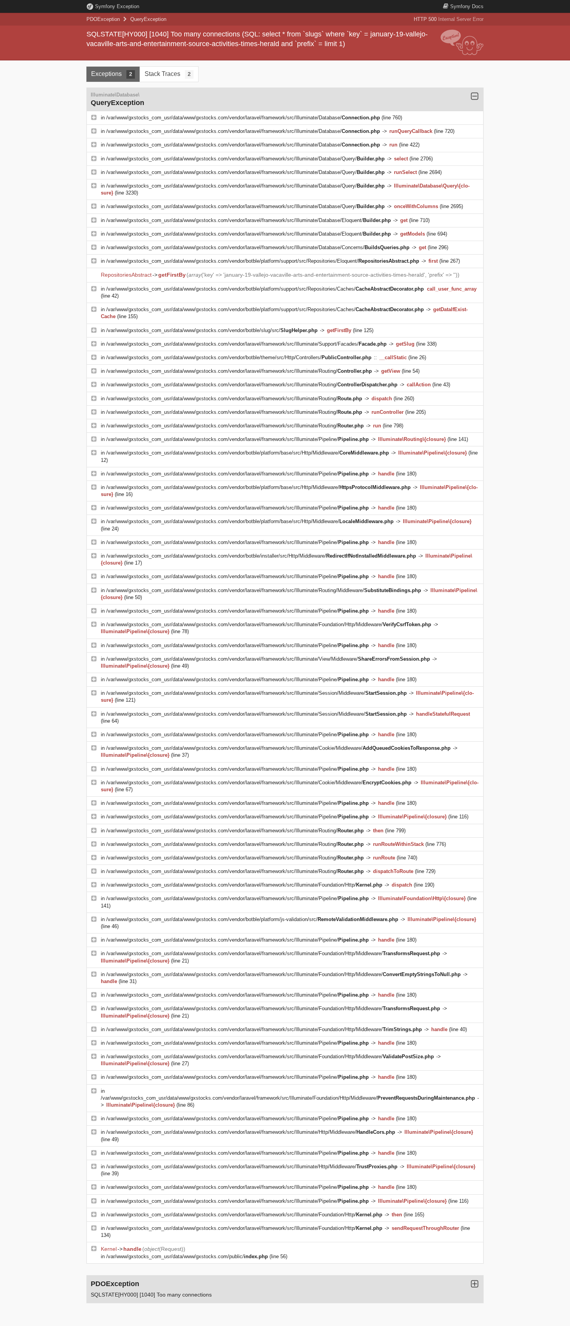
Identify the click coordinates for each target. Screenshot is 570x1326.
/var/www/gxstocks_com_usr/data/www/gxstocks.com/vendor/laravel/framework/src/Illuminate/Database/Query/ (245, 159)
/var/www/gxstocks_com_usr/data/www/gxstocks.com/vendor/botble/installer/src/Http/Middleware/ (261, 556)
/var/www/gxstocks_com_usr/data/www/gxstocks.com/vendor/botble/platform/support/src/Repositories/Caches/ (265, 289)
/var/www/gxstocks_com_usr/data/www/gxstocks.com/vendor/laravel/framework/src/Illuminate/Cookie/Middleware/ (278, 748)
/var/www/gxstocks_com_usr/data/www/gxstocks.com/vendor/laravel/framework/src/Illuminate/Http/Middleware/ (250, 1132)
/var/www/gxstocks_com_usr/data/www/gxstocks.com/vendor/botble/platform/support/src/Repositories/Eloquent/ (262, 261)
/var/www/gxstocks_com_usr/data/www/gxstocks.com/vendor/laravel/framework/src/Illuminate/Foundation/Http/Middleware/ (268, 624)
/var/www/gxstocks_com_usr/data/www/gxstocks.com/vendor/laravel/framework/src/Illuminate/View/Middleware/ (268, 659)
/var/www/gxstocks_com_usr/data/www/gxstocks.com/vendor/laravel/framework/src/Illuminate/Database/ (243, 118)
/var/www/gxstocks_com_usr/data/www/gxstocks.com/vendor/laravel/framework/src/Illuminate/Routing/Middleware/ (263, 590)
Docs (467, 6)
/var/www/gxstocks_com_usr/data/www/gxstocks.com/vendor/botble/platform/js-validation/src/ (252, 919)
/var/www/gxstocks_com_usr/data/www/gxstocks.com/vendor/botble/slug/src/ (212, 330)
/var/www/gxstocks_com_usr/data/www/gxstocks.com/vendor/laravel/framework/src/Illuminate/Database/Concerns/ (257, 247)
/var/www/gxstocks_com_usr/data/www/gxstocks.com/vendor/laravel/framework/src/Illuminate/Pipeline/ (237, 439)
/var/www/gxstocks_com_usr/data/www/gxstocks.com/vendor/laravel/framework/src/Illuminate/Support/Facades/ (246, 344)
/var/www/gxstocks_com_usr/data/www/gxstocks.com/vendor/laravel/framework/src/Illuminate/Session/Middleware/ (256, 693)
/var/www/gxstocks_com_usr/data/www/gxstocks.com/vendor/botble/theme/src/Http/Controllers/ (238, 357)
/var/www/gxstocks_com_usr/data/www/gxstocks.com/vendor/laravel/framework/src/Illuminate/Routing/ (239, 371)
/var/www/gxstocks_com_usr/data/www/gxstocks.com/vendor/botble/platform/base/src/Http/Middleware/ (247, 453)
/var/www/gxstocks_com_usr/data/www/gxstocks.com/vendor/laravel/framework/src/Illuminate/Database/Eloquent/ (248, 220)
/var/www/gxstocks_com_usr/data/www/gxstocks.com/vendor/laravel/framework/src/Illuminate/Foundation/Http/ (244, 885)
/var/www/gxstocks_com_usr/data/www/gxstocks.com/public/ (187, 1256)
